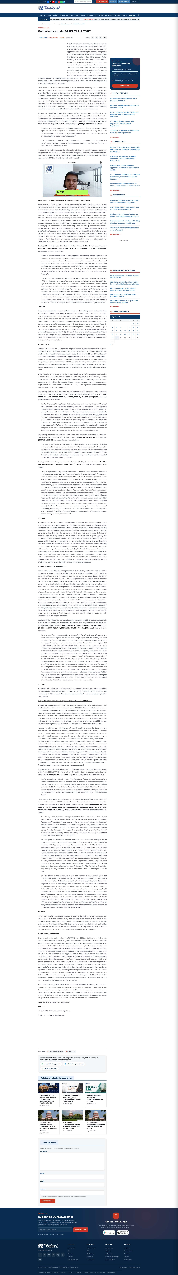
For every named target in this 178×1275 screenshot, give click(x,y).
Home (41, 15)
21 (129, 334)
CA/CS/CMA (90, 1259)
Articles (56, 24)
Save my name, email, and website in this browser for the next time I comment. (64, 1196)
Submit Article (128, 1251)
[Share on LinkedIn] (96, 37)
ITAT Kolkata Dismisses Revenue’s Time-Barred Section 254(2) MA (117, 19)
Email (42, 1181)
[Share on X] (92, 37)
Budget (55, 15)
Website (43, 1189)
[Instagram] (59, 2)
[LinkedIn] (56, 2)
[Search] (93, 1)
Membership (128, 1259)
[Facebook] (48, 2)
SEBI (118, 15)
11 (116, 331)
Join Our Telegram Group (75, 1064)
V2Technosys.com (72, 1267)
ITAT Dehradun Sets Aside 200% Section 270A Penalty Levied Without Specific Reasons (125, 177)
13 (125, 331)
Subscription (103, 2)
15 (133, 331)
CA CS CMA (103, 15)
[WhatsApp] (61, 2)
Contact (126, 1257)
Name (42, 1173)
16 (137, 331)
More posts (114, 137)
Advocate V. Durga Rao (56, 1051)
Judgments (108, 1254)
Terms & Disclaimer (134, 1267)
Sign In (135, 2)
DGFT (110, 15)
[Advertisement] (52, 61)
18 (116, 334)
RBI (115, 15)
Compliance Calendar (112, 1257)
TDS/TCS (70, 1257)
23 (138, 334)
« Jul (111, 345)
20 (125, 334)
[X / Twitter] (51, 2)
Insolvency (90, 1257)
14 (129, 331)
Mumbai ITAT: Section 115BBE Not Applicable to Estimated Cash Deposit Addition (124, 167)
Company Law (74, 15)
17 (112, 334)
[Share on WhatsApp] (100, 37)
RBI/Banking (90, 1254)
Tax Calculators (110, 1259)
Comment (44, 1151)
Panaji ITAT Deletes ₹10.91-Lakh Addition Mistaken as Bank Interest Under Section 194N (52, 19)
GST (96, 15)
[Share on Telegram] (105, 37)
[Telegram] (64, 2)
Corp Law (132, 15)
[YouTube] (53, 2)
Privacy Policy (123, 1267)
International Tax (73, 1259)
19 (120, 334)
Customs (90, 15)
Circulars (108, 1251)
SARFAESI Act (71, 1051)
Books (114, 2)
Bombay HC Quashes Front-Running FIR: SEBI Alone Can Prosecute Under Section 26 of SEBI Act (125, 149)
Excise (83, 15)
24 (112, 338)
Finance (124, 15)
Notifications (109, 1248)
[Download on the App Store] (123, 1232)
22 (133, 334)
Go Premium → (125, 86)
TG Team (43, 38)
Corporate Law (47, 24)
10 (112, 331)
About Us (127, 1248)
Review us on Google (50, 1069)
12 (120, 331)
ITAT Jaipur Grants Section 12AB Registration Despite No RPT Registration (122, 123)
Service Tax (64, 15)
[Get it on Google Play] (109, 1232)
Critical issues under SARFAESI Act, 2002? (64, 31)
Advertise (127, 1254)
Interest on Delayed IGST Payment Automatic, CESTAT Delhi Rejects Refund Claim (123, 158)
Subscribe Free (80, 1230)
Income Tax (47, 15)
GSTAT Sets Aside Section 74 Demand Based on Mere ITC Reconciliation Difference (124, 114)
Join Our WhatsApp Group (52, 1064)
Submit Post (125, 2)
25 (116, 338)
